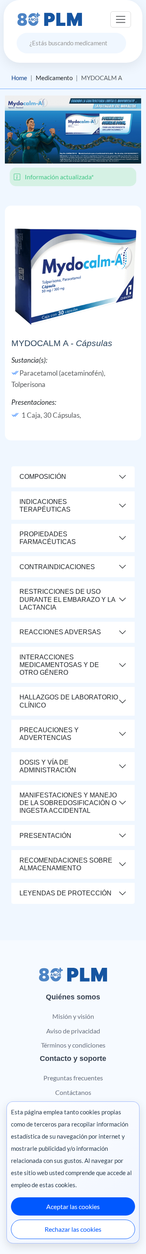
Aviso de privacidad (73, 1031)
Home (19, 77)
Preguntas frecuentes (73, 1078)
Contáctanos (73, 1092)
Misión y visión (73, 1016)
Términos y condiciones (73, 1045)
